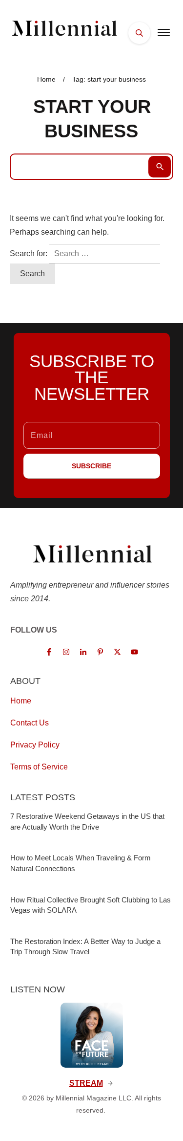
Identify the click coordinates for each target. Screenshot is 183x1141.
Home (20, 701)
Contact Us (29, 723)
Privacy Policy (35, 745)
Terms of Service (39, 767)
